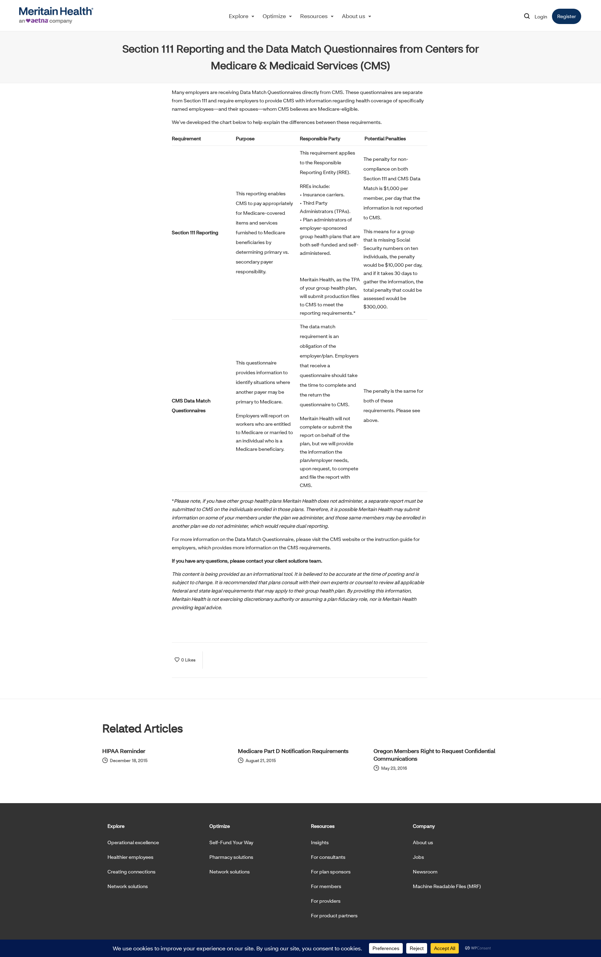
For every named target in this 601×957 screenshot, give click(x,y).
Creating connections (131, 871)
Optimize (274, 15)
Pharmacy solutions (231, 857)
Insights (320, 842)
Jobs (418, 857)
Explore (238, 15)
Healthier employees (130, 857)
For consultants (328, 857)
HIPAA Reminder (123, 750)
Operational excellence (133, 842)
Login (541, 16)
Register (569, 16)
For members (326, 886)
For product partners (334, 915)
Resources (314, 15)
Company (424, 826)
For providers (325, 900)
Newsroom (425, 871)
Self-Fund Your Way (231, 842)
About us (353, 15)
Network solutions (127, 886)
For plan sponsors (331, 871)
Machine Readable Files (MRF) (447, 886)
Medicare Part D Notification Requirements (293, 750)
